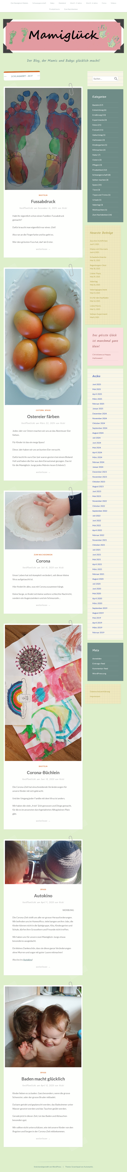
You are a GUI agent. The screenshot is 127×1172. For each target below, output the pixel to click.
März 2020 (97, 603)
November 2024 (99, 418)
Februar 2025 (98, 403)
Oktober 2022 (98, 506)
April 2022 (97, 530)
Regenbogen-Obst (98, 265)
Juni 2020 (96, 588)
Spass (48, 410)
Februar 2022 (98, 535)
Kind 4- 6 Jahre (92, 3)
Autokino (43, 895)
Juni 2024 (96, 442)
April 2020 (97, 598)
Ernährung (97, 115)
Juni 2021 (96, 554)
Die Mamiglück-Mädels (19, 3)
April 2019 (97, 622)
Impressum (95, 696)
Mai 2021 (96, 559)
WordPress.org (99, 673)
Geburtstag (97, 135)
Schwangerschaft (39, 3)
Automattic (88, 1167)
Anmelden (96, 658)
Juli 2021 (96, 549)
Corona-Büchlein (43, 772)
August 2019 (97, 613)
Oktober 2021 (98, 545)
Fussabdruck (43, 201)
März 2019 (97, 627)
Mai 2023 (96, 496)
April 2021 (97, 564)
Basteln (43, 195)
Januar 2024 (97, 467)
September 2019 (99, 608)
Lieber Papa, (95, 273)
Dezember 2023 (99, 472)
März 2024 (97, 457)
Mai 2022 (96, 525)
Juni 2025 (96, 384)
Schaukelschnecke (98, 257)
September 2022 (99, 511)
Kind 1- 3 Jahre (76, 3)
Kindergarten (98, 145)
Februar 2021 (98, 574)
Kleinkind (62, 3)
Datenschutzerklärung (100, 691)
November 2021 (99, 540)
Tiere (94, 189)
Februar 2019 (98, 632)
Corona (43, 560)
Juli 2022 (96, 515)
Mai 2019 (96, 618)
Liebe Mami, (95, 306)
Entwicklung (98, 110)
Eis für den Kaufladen (99, 297)
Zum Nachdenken (71, 9)
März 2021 (97, 569)
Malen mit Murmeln (99, 249)
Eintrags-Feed (98, 663)
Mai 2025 (96, 389)
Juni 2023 (96, 491)
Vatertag (96, 205)
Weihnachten (98, 210)
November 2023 (99, 477)
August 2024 (97, 433)
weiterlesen (43, 249)
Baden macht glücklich (43, 1078)
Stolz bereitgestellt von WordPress (47, 1167)
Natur (95, 155)
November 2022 (99, 501)
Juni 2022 (96, 520)
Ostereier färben (43, 416)
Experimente (98, 120)
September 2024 (99, 428)
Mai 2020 (96, 593)
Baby (52, 3)
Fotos (104, 3)
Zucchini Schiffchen (99, 241)
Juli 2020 (96, 584)
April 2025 (97, 394)
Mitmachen (97, 150)
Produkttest (97, 170)
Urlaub (95, 200)
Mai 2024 (96, 447)
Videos (113, 3)
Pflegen (95, 165)
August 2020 (97, 579)
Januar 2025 (97, 408)
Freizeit (95, 130)
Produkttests (54, 9)
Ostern (40, 410)
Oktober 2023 (98, 481)
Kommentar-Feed (100, 668)
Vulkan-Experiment (98, 314)
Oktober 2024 (98, 423)
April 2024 (97, 452)
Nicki (64, 208)
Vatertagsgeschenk (98, 289)
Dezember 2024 (99, 413)
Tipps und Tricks (100, 195)
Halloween (97, 140)
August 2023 (97, 486)
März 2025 (97, 399)
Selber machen (99, 180)
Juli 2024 (96, 438)
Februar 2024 (98, 462)
